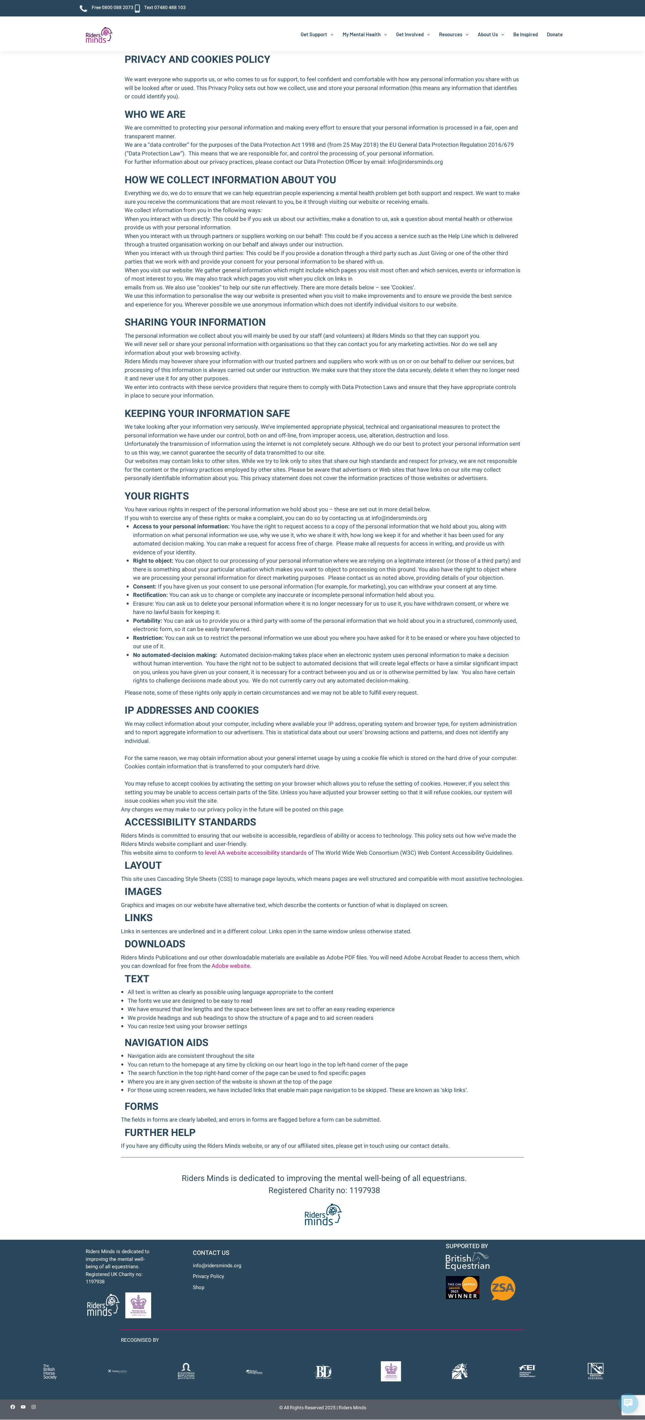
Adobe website (231, 966)
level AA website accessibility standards (256, 853)
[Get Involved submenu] (428, 34)
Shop (198, 1287)
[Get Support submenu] (332, 34)
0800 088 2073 (117, 7)
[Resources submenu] (467, 34)
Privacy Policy (208, 1276)
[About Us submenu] (502, 34)
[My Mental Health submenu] (385, 34)
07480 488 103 (170, 7)
